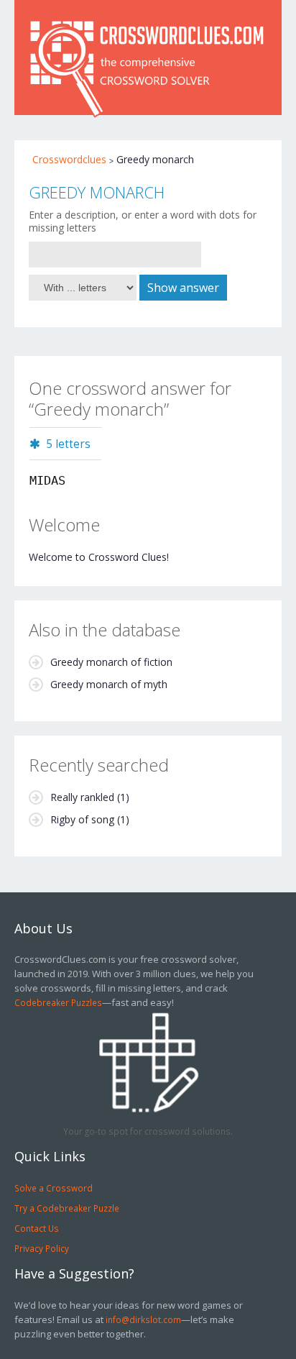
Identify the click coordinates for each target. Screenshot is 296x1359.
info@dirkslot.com (143, 1319)
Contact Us (36, 1228)
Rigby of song (82, 819)
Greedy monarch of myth (108, 684)
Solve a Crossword (53, 1188)
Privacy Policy (41, 1248)
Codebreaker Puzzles (58, 1002)
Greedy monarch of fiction (111, 662)
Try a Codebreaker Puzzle (66, 1208)
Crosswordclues (69, 159)
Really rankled (82, 797)
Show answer (183, 288)
